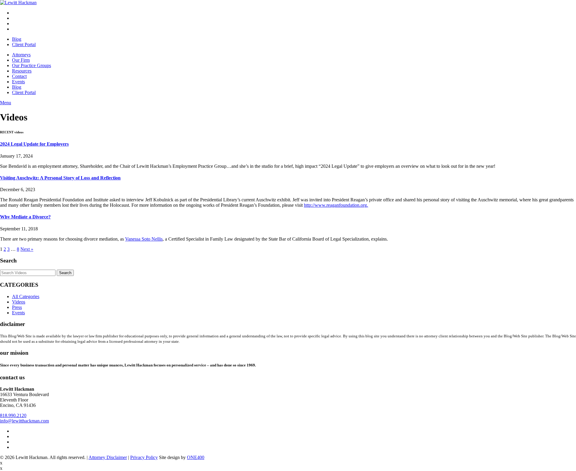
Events (18, 81)
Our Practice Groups (31, 65)
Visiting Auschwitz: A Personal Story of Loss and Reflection (60, 177)
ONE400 (195, 457)
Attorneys (21, 54)
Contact (19, 76)
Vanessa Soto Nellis (144, 238)
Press (17, 307)
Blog (16, 39)
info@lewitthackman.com (24, 420)
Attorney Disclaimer (107, 457)
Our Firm (21, 60)
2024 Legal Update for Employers (34, 144)
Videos (18, 301)
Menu (5, 102)
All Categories (25, 296)
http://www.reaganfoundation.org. (336, 205)
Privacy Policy (144, 457)
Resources (22, 70)
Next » (26, 249)
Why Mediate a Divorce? (25, 216)
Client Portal (24, 44)
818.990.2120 (13, 415)
